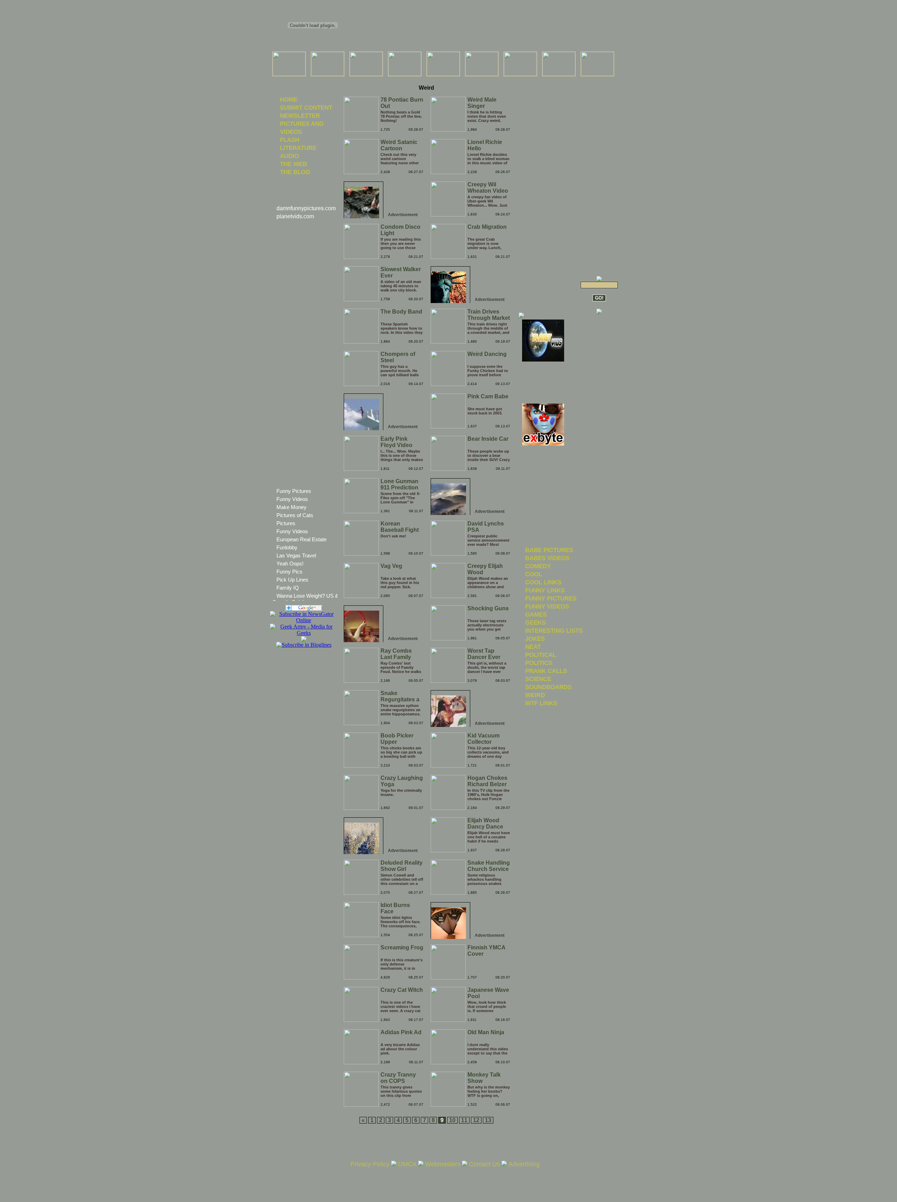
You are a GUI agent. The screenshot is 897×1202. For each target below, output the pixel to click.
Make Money (291, 507)
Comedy (538, 566)
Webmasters (442, 1164)
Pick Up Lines (292, 580)
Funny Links (544, 590)
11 (464, 1120)
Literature (298, 147)
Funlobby (286, 547)
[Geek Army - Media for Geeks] (303, 620)
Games (536, 614)
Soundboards (548, 687)
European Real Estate (301, 539)
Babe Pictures (549, 550)
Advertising (524, 1164)
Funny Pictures (293, 491)
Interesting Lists (554, 630)
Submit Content (306, 107)
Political (540, 654)
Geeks (535, 622)
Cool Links (543, 582)
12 (476, 1120)
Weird (535, 695)
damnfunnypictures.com (306, 208)
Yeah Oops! (289, 563)
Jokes (535, 638)
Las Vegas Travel (296, 555)
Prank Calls (546, 670)
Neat (533, 646)
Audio (289, 155)
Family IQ (287, 588)
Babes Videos (547, 558)
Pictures (285, 523)
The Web (293, 163)
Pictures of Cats (294, 515)
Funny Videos (292, 499)
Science (538, 678)
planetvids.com (295, 216)
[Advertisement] (426, 80)
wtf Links (541, 703)
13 (488, 1120)
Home (288, 99)
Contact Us (484, 1164)
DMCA (407, 1164)
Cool (533, 574)
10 (452, 1120)
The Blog (295, 172)
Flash (289, 139)
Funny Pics (289, 572)
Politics (538, 662)
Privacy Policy (370, 1164)
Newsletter (300, 115)
